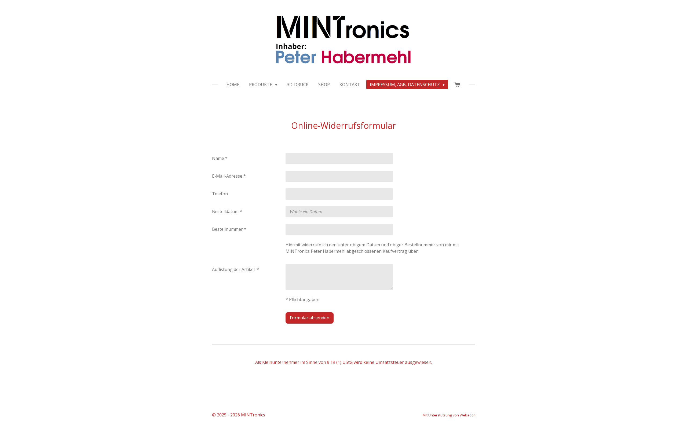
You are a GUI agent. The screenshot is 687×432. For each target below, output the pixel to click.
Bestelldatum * (227, 211)
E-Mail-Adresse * (229, 176)
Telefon (220, 194)
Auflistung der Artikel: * (235, 269)
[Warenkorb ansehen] (457, 84)
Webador (467, 415)
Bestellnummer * (229, 229)
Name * (220, 158)
